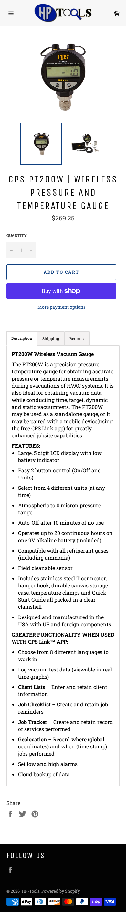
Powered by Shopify (60, 891)
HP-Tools (30, 891)
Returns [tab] (77, 338)
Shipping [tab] (50, 338)
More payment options (61, 307)
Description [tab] (21, 338)
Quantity (16, 235)
